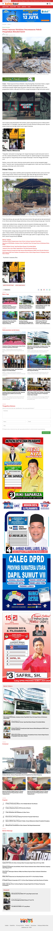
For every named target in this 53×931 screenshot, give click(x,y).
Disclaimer (33, 925)
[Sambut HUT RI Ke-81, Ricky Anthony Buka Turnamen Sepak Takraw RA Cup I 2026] (26, 846)
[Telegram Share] (47, 290)
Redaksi (27, 925)
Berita (3, 27)
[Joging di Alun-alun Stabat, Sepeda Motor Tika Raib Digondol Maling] (9, 315)
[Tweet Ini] (41, 290)
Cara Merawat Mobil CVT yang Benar (20, 906)
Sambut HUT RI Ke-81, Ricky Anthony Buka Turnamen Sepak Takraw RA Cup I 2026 (23, 863)
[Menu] (3, 4)
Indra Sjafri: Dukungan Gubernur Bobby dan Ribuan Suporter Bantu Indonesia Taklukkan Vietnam (24, 872)
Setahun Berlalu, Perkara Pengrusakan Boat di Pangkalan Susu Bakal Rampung (22, 774)
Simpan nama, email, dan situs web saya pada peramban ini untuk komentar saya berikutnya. (24, 429)
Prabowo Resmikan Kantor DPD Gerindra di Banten (18, 808)
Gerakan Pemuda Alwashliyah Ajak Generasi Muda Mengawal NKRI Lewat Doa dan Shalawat (25, 250)
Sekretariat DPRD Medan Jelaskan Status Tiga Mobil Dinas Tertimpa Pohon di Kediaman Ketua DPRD (25, 244)
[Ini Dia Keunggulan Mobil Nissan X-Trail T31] (6, 901)
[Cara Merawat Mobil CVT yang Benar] (6, 907)
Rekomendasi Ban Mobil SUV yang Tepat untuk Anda (24, 893)
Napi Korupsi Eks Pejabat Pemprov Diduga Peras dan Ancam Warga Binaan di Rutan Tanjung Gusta (12, 793)
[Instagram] (27, 921)
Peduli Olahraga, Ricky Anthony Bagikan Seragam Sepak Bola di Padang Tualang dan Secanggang (23, 884)
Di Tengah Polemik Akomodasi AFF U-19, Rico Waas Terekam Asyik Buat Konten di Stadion (25, 880)
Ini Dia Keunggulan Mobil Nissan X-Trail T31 (22, 900)
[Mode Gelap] (47, 4)
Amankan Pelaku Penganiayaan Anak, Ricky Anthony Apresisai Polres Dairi (21, 241)
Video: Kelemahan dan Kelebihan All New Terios (17, 812)
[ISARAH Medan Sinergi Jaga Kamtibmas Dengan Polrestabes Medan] (43, 300)
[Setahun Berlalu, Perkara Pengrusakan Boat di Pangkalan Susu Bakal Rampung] (26, 760)
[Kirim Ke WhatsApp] (50, 290)
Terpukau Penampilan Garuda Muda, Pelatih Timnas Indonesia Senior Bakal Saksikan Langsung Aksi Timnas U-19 (26, 867)
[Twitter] (24, 921)
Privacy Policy (20, 925)
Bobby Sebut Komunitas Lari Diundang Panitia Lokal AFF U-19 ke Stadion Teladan (22, 876)
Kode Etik (12, 925)
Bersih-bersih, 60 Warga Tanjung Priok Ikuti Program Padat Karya (22, 816)
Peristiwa (8, 27)
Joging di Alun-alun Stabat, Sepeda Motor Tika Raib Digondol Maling (19, 248)
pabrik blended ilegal (8, 285)
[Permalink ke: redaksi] (3, 34)
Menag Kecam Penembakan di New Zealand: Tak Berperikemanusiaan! (23, 825)
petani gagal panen (20, 285)
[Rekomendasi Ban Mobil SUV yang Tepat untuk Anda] (6, 894)
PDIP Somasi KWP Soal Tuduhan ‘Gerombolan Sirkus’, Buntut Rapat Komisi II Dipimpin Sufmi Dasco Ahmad (25, 253)
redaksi (6, 34)
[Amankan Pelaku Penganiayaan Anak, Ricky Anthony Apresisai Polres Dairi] (9, 300)
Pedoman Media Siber (43, 925)
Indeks (6, 925)
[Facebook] (21, 921)
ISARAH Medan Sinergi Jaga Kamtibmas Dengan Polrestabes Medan (19, 246)
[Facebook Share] (38, 290)
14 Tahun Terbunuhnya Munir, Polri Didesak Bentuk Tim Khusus (21, 803)
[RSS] (32, 921)
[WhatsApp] (29, 921)
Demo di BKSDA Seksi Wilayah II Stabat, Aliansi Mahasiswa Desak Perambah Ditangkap (27, 821)
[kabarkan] (12, 4)
